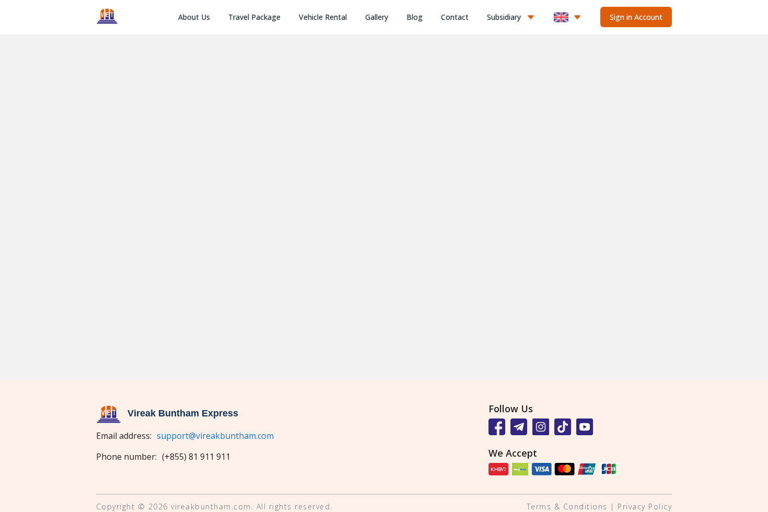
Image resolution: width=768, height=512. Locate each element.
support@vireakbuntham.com (215, 435)
